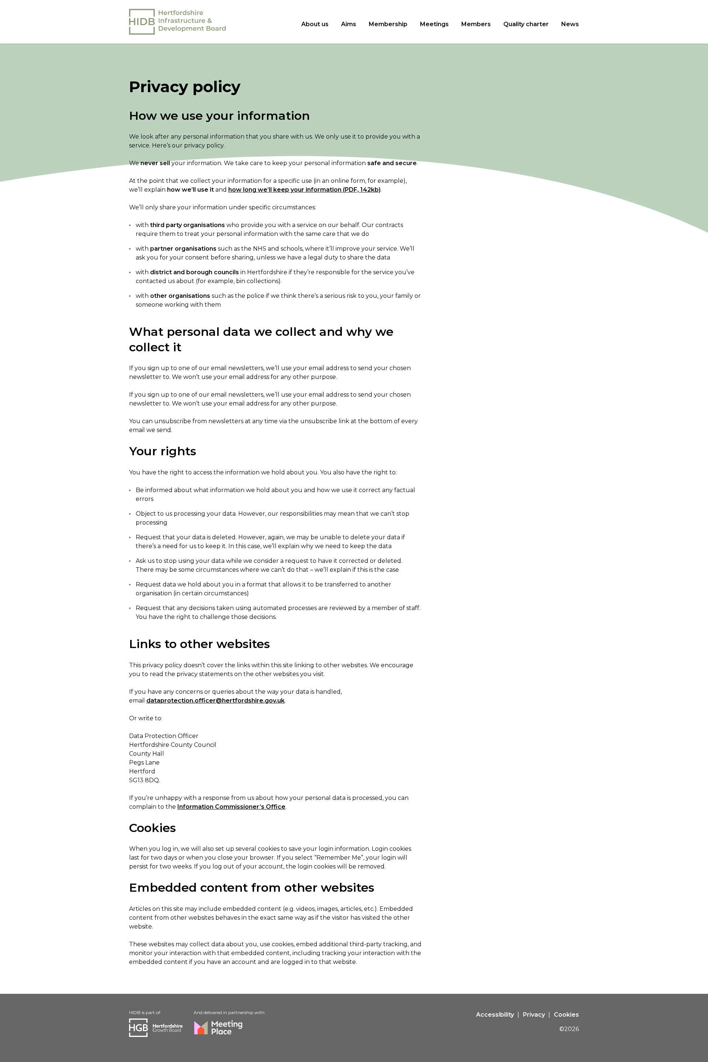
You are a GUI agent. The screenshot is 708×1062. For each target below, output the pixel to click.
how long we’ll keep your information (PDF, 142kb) (304, 189)
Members (476, 24)
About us (315, 24)
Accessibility (495, 1014)
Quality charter (526, 24)
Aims (348, 24)
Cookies (566, 1014)
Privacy (534, 1014)
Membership (388, 24)
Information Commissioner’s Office (231, 806)
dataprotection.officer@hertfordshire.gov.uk (215, 700)
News (570, 24)
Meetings (434, 24)
